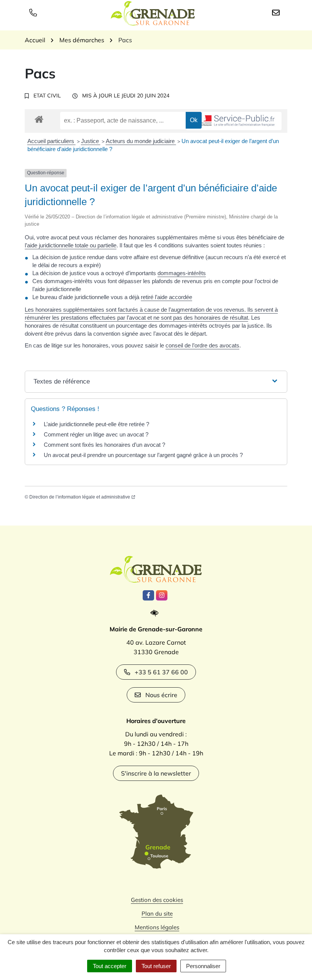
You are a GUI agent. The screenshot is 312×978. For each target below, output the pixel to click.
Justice (90, 141)
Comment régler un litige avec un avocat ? (96, 434)
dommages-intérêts (182, 273)
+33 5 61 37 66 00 (161, 672)
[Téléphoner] (35, 12)
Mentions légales (157, 927)
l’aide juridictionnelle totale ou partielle (70, 245)
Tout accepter (109, 966)
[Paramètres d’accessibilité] (156, 613)
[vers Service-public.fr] (234, 121)
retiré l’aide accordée (166, 297)
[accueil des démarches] (39, 118)
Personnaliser (203, 966)
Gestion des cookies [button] (157, 899)
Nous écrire (161, 695)
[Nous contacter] (277, 12)
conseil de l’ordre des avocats (202, 345)
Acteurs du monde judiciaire (141, 141)
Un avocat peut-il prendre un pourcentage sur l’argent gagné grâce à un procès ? (143, 455)
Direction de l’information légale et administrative (79, 497)
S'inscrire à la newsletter (156, 773)
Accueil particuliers (51, 141)
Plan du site (157, 913)
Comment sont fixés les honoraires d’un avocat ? (104, 444)
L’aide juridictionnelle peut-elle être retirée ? (96, 424)
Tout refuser (156, 966)
